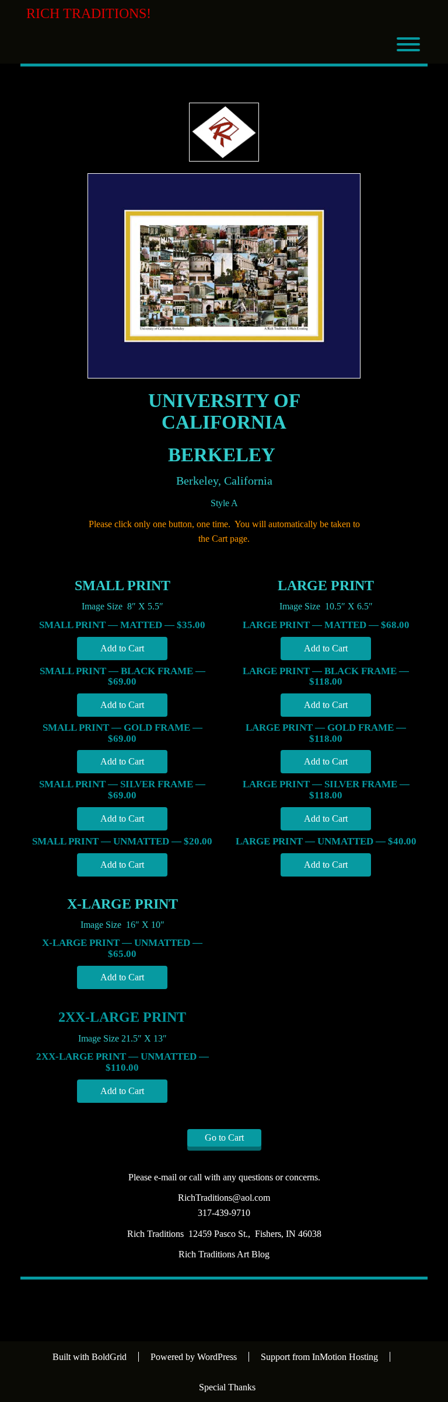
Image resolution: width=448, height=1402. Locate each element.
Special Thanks (227, 1387)
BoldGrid (109, 1357)
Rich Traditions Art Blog (224, 1254)
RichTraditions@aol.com (224, 1198)
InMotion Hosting (345, 1357)
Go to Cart (224, 1137)
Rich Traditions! (88, 13)
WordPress (217, 1357)
